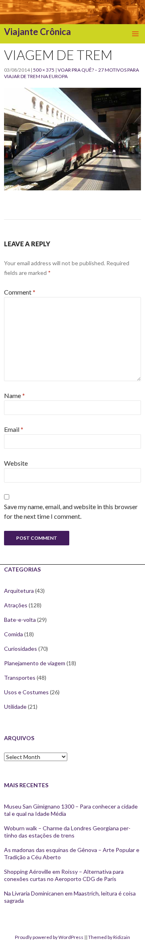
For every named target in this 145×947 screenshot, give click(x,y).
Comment (19, 292)
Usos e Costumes (26, 692)
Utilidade (15, 706)
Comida (13, 634)
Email (13, 429)
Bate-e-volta (20, 619)
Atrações (15, 605)
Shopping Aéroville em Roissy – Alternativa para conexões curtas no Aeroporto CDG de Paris (64, 875)
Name (14, 395)
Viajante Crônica (37, 31)
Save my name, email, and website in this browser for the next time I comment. (71, 511)
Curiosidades (20, 648)
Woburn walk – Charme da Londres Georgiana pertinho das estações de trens (67, 832)
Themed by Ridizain (109, 937)
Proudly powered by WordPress (49, 937)
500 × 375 (43, 70)
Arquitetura (19, 590)
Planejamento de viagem (34, 663)
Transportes (19, 677)
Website (16, 463)
